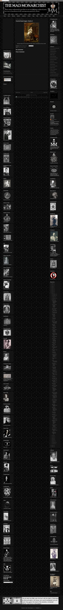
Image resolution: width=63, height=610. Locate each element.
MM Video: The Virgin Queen (54, 312)
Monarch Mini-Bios (53, 56)
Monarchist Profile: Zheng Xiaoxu (54, 430)
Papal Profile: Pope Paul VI (54, 310)
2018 (52, 283)
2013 (52, 290)
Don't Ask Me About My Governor (54, 368)
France (22, 47)
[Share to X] (31, 45)
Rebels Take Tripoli (54, 345)
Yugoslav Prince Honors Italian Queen (54, 334)
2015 (52, 287)
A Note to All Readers (54, 343)
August (53, 299)
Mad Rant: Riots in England (54, 386)
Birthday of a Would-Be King (54, 433)
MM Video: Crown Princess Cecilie (53, 315)
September (54, 298)
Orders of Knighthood (53, 69)
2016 (52, 286)
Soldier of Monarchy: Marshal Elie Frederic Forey (54, 389)
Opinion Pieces (52, 67)
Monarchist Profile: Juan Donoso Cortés (54, 364)
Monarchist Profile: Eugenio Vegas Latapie (54, 417)
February (53, 442)
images (25, 47)
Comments (6, 80)
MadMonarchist (54, 119)
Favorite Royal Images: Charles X (54, 425)
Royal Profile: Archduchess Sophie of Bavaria (54, 302)
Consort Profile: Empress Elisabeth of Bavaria (54, 355)
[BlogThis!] (30, 45)
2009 (52, 446)
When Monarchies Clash (54, 75)
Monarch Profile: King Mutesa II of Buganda (54, 393)
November (54, 295)
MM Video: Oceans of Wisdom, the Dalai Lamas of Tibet (54, 409)
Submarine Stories (53, 72)
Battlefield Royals (53, 49)
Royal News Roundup (54, 318)
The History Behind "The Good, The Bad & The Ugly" (8, 73)
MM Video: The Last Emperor (54, 378)
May (53, 438)
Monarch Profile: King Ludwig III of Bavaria (54, 322)
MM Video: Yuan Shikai (54, 350)
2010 (52, 445)
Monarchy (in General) (53, 62)
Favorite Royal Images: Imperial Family (54, 305)
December (54, 294)
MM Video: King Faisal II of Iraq (54, 347)
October (53, 296)
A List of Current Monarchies (54, 48)
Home (32, 92)
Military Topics (52, 54)
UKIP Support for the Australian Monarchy (54, 339)
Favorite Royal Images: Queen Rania (54, 371)
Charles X (19, 47)
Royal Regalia (52, 70)
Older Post (45, 92)
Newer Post (18, 92)
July (53, 435)
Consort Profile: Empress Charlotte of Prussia (54, 401)
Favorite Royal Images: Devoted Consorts (54, 330)
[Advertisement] (31, 82)
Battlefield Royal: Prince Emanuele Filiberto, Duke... (54, 422)
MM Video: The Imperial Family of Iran (54, 381)
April (53, 439)
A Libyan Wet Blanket (54, 328)
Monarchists (52, 61)
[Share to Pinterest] (32, 45)
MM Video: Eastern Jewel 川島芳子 (54, 405)
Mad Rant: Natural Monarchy (54, 325)
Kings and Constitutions (54, 414)
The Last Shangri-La (54, 376)
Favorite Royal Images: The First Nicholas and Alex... (54, 396)
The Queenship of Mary (54, 337)
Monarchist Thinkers (53, 59)
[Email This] (29, 45)
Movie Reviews (52, 64)
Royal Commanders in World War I (54, 361)
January (53, 443)
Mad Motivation (54, 308)
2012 (52, 291)
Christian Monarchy (53, 51)
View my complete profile (54, 125)
